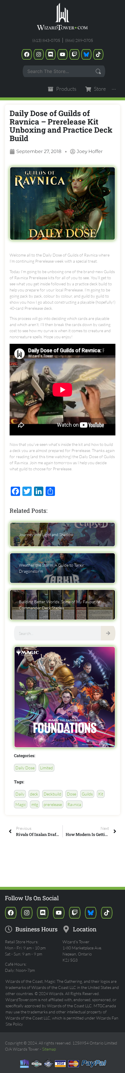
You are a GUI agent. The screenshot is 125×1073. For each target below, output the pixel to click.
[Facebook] (27, 54)
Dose (71, 793)
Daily (19, 793)
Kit (100, 793)
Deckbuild (52, 793)
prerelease (53, 804)
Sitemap (49, 1049)
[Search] (108, 633)
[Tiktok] (98, 54)
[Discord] (50, 54)
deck (34, 793)
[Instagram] (38, 54)
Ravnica (74, 804)
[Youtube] (62, 54)
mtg (34, 804)
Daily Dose (25, 767)
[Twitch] (74, 54)
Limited (46, 767)
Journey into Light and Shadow (46, 534)
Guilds (87, 793)
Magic (20, 804)
